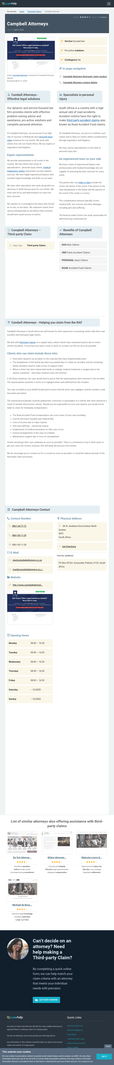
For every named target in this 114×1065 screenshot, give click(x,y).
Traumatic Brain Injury (75, 1039)
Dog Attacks (72, 1034)
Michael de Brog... (22, 905)
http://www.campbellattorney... (28, 585)
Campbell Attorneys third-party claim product (85, 76)
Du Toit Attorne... (22, 857)
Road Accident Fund (75, 1026)
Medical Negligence (75, 1030)
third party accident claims (83, 120)
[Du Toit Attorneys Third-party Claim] (22, 842)
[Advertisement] (83, 292)
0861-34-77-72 (19, 526)
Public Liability (72, 1048)
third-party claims (27, 342)
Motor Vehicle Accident (76, 1043)
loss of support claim (53, 366)
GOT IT (104, 1056)
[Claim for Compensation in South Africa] (9, 3)
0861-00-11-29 (19, 535)
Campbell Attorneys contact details (80, 82)
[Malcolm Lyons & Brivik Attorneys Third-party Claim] (91, 842)
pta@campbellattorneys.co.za (27, 560)
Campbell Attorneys (20, 75)
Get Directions (69, 546)
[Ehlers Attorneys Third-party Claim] (57, 842)
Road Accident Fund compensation (33, 415)
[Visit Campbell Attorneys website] (30, 608)
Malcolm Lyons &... (91, 857)
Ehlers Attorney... (57, 857)
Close (108, 1046)
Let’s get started (48, 1000)
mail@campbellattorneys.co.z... (28, 569)
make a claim (84, 182)
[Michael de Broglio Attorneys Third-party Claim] (22, 890)
